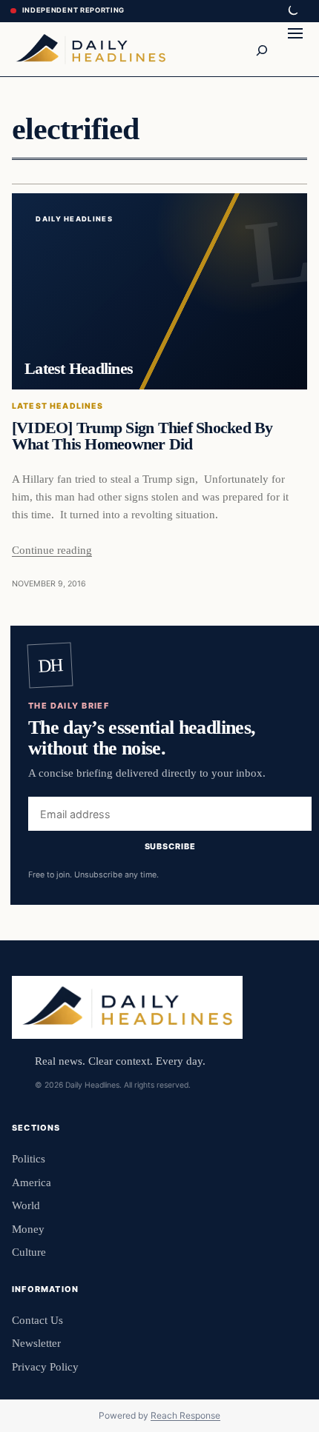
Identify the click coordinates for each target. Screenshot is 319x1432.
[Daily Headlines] (90, 48)
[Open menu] (295, 49)
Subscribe (170, 846)
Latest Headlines (58, 406)
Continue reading (52, 549)
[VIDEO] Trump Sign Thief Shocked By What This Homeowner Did (142, 436)
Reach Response (185, 1415)
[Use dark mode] (292, 11)
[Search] (261, 49)
